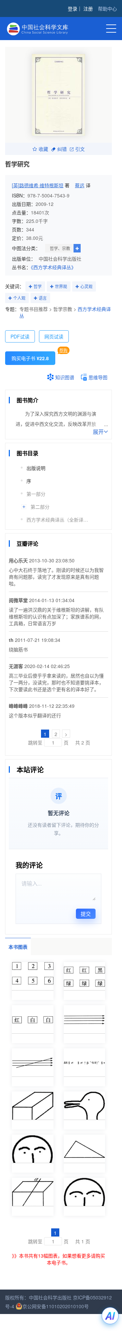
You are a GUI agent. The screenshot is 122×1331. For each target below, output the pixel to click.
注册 (88, 8)
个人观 (19, 298)
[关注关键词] (30, 287)
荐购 (63, 350)
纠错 (62, 148)
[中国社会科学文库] (40, 28)
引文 (80, 148)
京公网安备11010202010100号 (55, 1306)
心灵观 (86, 286)
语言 (43, 298)
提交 (86, 913)
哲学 (38, 286)
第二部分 (39, 506)
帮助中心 (107, 8)
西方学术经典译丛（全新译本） (58, 519)
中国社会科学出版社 (60, 258)
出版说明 (35, 468)
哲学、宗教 (60, 248)
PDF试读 (20, 336)
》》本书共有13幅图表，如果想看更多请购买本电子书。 (58, 1259)
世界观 (61, 286)
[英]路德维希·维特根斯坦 (37, 185)
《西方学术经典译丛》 (53, 267)
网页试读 (53, 336)
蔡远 (79, 185)
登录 (72, 8)
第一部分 (35, 493)
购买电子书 (30, 358)
